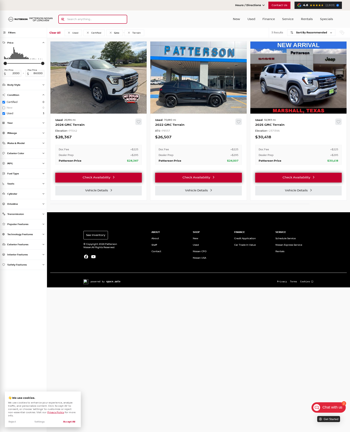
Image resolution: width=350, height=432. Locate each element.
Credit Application (245, 238)
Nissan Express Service (288, 244)
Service (287, 19)
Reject (12, 421)
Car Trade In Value (245, 244)
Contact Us (279, 5)
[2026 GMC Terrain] (98, 142)
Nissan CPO (200, 251)
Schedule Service (285, 238)
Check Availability (96, 177)
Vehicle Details (96, 190)
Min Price (8, 70)
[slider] (5, 63)
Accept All (69, 421)
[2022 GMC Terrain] (198, 142)
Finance (268, 19)
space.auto (113, 281)
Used (251, 19)
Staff (154, 244)
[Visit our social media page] (86, 257)
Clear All (55, 32)
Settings (39, 421)
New (236, 19)
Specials (326, 19)
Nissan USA (199, 257)
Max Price (32, 70)
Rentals (307, 19)
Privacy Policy (55, 412)
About (155, 238)
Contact (156, 251)
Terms (293, 281)
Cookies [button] (305, 281)
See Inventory (95, 235)
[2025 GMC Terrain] (298, 142)
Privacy (282, 281)
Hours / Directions (248, 5)
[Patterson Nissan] (30, 19)
